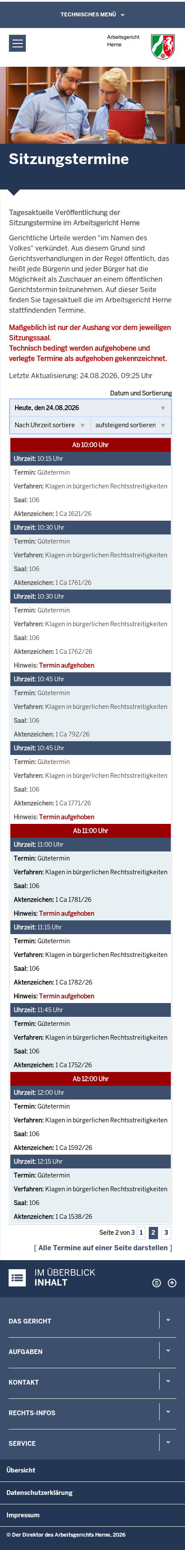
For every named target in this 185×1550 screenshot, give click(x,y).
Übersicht (20, 1470)
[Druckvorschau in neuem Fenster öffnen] (154, 1283)
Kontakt (24, 1382)
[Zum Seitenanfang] (169, 1283)
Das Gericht (30, 1321)
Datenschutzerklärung (39, 1493)
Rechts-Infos (32, 1413)
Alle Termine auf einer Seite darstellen (103, 1247)
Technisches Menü (88, 14)
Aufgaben (26, 1352)
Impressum (23, 1515)
